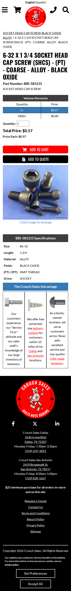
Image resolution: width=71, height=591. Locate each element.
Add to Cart (38, 149)
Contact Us (35, 507)
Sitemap (35, 531)
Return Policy (35, 519)
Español (40, 2)
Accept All (35, 584)
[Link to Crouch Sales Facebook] (13, 424)
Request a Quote (36, 501)
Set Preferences (35, 573)
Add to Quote (38, 159)
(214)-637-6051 (35, 451)
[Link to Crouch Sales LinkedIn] (57, 424)
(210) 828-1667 (35, 478)
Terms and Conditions (35, 513)
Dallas (33, 351)
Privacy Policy (36, 525)
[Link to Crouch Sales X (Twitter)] (35, 424)
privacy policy (11, 564)
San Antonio (35, 355)
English (30, 2)
